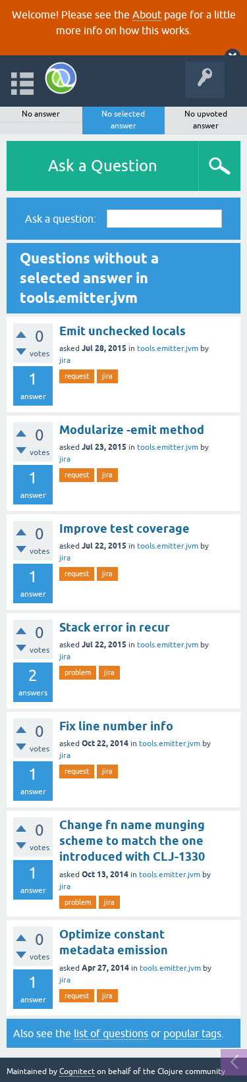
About (146, 14)
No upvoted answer (205, 119)
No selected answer (123, 119)
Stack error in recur (114, 627)
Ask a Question (102, 166)
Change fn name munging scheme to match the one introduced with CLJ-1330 (132, 841)
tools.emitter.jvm (167, 348)
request (77, 376)
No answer (41, 114)
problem (78, 672)
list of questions (111, 1033)
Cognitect (77, 1071)
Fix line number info (116, 726)
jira (64, 360)
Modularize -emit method (131, 430)
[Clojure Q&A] (61, 78)
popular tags (192, 1033)
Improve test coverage (124, 528)
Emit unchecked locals (122, 331)
